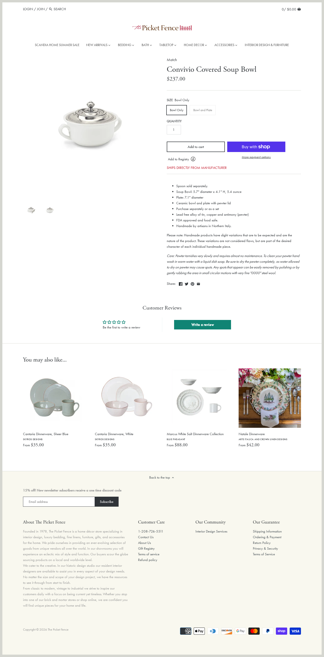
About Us (144, 542)
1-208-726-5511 (150, 531)
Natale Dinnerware (263, 436)
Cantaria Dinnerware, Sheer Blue (45, 436)
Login (28, 9)
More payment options (256, 157)
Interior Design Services (211, 531)
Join (41, 9)
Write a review (202, 324)
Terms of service (148, 554)
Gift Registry (146, 548)
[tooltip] (193, 159)
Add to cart (196, 146)
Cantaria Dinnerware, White (114, 436)
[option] (31, 210)
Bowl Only (176, 110)
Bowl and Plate (202, 110)
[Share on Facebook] (180, 283)
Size (170, 100)
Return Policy (262, 542)
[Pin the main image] (192, 283)
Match (172, 59)
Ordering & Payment (267, 537)
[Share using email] (198, 283)
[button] (196, 159)
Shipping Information (267, 531)
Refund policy (147, 559)
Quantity (174, 121)
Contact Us (145, 537)
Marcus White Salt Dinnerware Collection (195, 436)
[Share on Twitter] (186, 283)
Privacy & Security (265, 548)
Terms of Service (264, 554)
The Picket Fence (58, 630)
